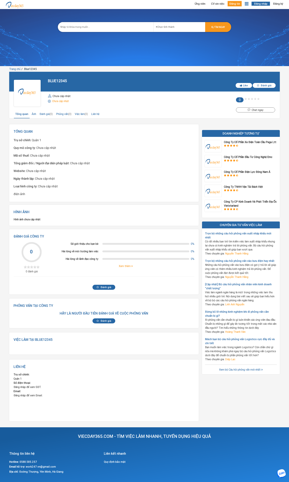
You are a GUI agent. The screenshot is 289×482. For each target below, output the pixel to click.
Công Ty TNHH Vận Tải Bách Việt (243, 186)
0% (192, 243)
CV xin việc (217, 3)
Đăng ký (278, 3)
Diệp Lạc (230, 359)
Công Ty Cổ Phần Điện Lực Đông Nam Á (247, 171)
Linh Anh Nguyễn (234, 304)
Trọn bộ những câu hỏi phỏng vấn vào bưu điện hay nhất (239, 260)
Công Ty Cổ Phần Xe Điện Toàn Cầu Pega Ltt (250, 142)
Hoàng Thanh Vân (235, 331)
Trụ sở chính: (22, 374)
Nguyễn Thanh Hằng (236, 253)
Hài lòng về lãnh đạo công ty (82, 258)
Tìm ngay (219, 27)
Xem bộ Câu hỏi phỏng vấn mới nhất (240, 369)
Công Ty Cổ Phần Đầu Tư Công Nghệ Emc (248, 157)
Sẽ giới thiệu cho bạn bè (84, 243)
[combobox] (179, 26)
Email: (17, 391)
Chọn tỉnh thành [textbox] (165, 26)
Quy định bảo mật (115, 461)
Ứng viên (200, 3)
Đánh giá (265, 85)
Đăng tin (234, 3)
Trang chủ (15, 69)
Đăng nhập (260, 3)
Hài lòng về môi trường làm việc (80, 251)
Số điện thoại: (22, 382)
